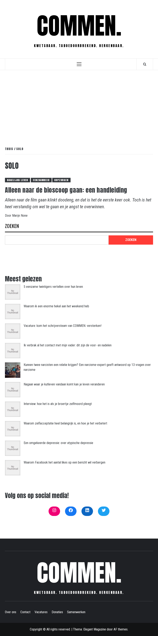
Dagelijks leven (17, 180)
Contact (25, 612)
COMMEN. (79, 25)
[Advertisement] (79, 104)
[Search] (144, 64)
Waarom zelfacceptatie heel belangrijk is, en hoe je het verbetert (65, 423)
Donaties (57, 612)
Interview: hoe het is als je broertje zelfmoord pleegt (58, 404)
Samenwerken (76, 612)
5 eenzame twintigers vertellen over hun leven (53, 287)
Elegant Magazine (94, 629)
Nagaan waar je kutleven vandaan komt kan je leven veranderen (64, 384)
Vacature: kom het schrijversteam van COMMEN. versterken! (62, 326)
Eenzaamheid (41, 180)
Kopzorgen (61, 180)
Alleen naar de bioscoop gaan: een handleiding (66, 190)
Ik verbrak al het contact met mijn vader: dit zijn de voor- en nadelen (68, 345)
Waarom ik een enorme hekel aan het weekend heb (56, 306)
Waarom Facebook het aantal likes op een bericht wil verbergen (64, 462)
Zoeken (12, 226)
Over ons (10, 612)
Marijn (16, 215)
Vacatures (41, 612)
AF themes (121, 629)
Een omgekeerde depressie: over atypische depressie (58, 443)
